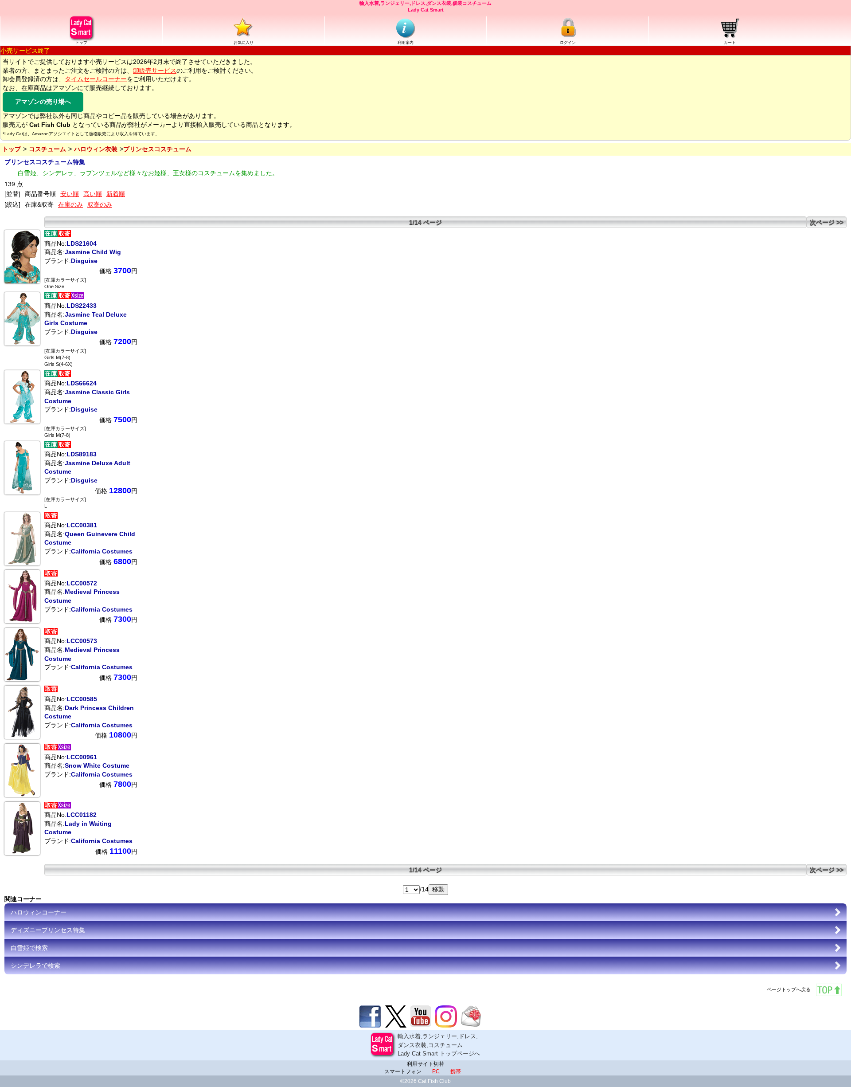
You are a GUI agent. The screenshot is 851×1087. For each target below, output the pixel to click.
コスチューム (47, 149)
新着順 (115, 193)
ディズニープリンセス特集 (48, 930)
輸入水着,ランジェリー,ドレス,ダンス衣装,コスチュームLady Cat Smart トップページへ (439, 1045)
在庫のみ (70, 204)
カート (730, 42)
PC (436, 1071)
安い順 (69, 193)
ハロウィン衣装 (95, 149)
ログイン (568, 42)
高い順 (92, 193)
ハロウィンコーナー (38, 912)
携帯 (455, 1071)
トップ (81, 42)
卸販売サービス (154, 70)
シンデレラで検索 (35, 965)
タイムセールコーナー (96, 78)
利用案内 (406, 42)
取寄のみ (99, 204)
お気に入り (244, 42)
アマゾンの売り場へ (43, 101)
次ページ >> (826, 222)
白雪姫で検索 (29, 947)
